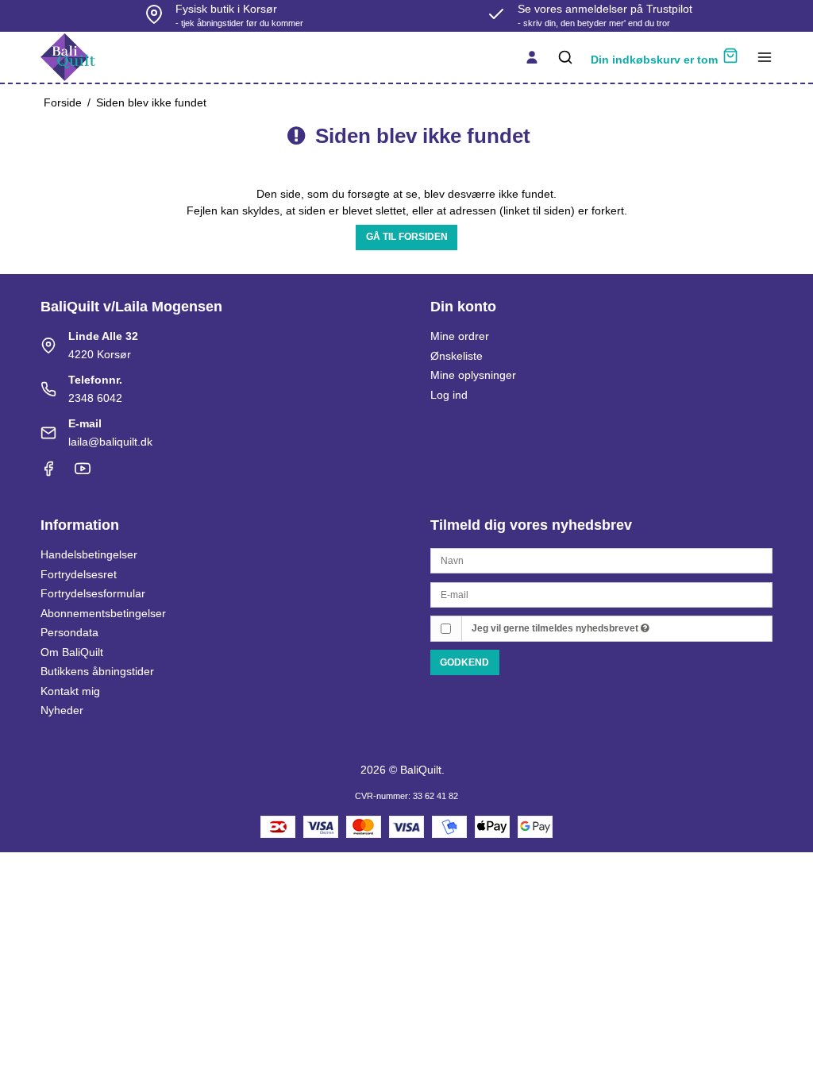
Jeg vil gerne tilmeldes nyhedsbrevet (556, 628)
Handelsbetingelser (88, 554)
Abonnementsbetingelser (103, 613)
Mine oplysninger (473, 375)
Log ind (449, 394)
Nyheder (61, 710)
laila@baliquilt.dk (110, 441)
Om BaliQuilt (71, 652)
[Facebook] (48, 472)
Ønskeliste (456, 355)
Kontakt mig (70, 691)
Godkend (464, 662)
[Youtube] (83, 472)
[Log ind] (532, 57)
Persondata (69, 632)
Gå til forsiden (407, 236)
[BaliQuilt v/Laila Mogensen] (67, 57)
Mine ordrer (459, 336)
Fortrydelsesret (78, 574)
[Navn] (601, 560)
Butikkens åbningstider (97, 671)
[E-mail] (601, 593)
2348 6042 (95, 398)
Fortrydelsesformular (92, 593)
